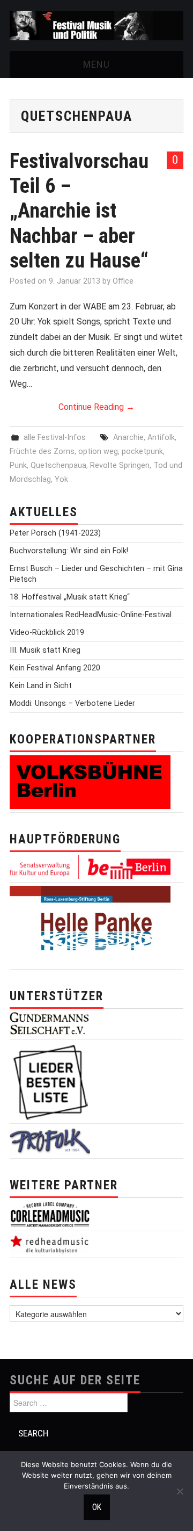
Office (123, 281)
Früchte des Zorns (42, 451)
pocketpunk (142, 451)
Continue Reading (96, 407)
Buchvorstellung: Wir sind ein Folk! (69, 550)
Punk (18, 465)
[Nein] (179, 1491)
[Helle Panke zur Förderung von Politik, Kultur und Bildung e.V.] (90, 925)
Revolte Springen (120, 465)
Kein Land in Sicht (41, 685)
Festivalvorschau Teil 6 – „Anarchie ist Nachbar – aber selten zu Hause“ (79, 210)
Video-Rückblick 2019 (47, 632)
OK (96, 1507)
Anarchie (128, 437)
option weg (98, 451)
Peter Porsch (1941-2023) (55, 533)
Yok (61, 479)
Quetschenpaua (58, 465)
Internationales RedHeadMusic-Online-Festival (91, 614)
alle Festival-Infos (55, 437)
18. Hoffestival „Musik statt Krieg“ (70, 597)
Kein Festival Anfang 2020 (55, 668)
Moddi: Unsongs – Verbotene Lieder (72, 703)
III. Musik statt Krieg (45, 650)
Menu (96, 64)
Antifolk (161, 437)
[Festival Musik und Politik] (96, 25)
